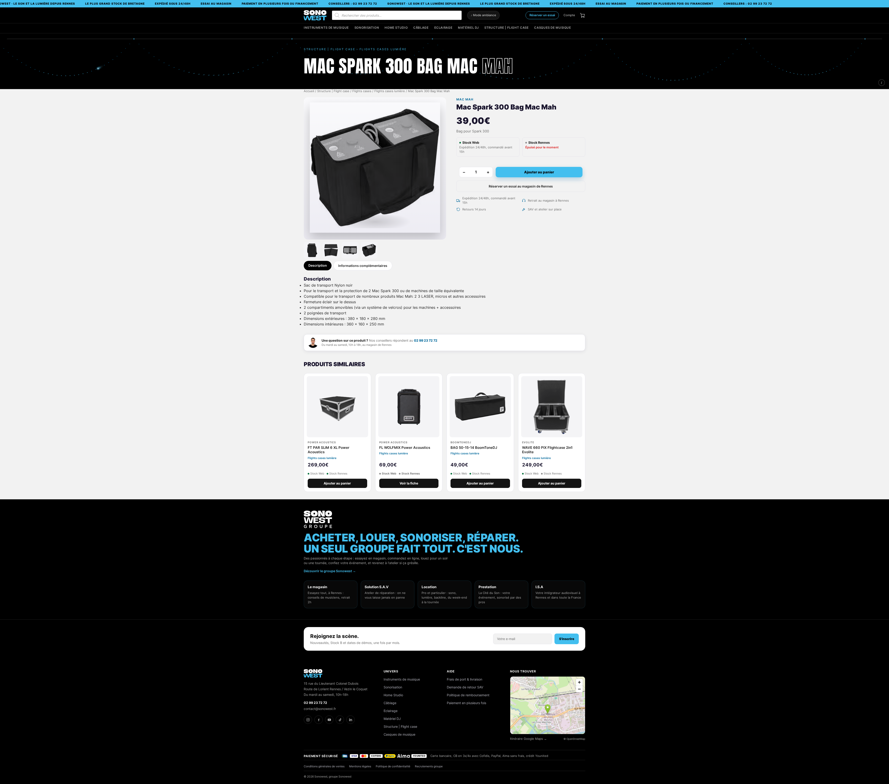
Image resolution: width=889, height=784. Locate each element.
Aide (451, 671)
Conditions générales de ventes (324, 766)
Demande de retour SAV (465, 687)
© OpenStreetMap (574, 738)
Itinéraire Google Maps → (528, 738)
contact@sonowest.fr (320, 709)
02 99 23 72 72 (425, 340)
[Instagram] (308, 719)
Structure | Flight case (506, 27)
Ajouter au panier (539, 172)
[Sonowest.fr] (315, 15)
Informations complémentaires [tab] (362, 266)
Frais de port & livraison (464, 679)
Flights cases (361, 91)
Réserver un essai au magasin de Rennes (521, 186)
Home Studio (396, 27)
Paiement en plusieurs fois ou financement (280, 3)
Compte (569, 15)
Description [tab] (317, 265)
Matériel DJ (468, 27)
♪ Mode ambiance (483, 15)
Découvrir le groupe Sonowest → (330, 571)
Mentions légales (360, 766)
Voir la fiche (409, 483)
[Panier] (582, 15)
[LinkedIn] (350, 719)
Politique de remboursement (468, 695)
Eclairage (443, 27)
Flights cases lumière (389, 91)
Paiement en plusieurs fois (466, 703)
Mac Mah (464, 99)
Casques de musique (552, 27)
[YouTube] (329, 719)
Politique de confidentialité (393, 766)
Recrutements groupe (429, 766)
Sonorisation (366, 27)
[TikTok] (340, 719)
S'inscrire (566, 639)
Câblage (421, 27)
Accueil (309, 91)
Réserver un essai (542, 15)
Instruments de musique (326, 27)
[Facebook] (318, 719)
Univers (391, 671)
